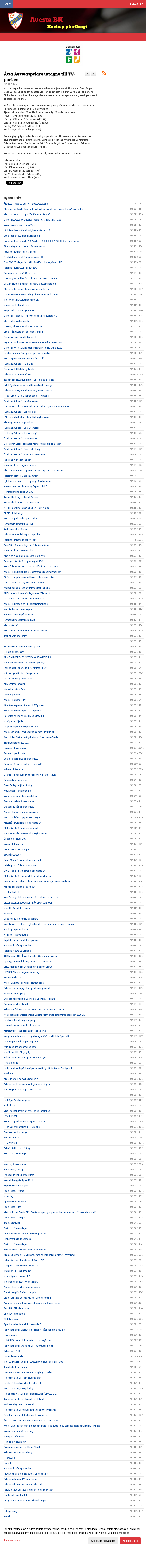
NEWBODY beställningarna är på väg (21, 972)
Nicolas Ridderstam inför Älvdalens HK (23, 1383)
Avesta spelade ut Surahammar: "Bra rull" (24, 358)
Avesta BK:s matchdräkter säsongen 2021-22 (25, 630)
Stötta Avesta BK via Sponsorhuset (21, 828)
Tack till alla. (10, 1105)
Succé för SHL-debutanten (17, 1308)
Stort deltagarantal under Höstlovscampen (25, 246)
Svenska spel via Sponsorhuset (19, 801)
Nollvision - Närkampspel (16, 934)
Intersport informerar (14, 1436)
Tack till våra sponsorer (15, 635)
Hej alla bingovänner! (14, 651)
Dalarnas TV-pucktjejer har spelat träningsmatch (27, 988)
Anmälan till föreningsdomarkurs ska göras (25, 1030)
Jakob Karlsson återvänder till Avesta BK (24, 1260)
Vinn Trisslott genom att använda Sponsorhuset (27, 1110)
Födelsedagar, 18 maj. (14, 1190)
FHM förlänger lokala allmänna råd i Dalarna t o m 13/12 (31, 897)
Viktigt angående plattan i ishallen (20, 796)
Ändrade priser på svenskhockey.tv (21, 1078)
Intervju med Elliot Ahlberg (17, 305)
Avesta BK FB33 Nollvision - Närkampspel (24, 982)
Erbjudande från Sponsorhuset (19, 806)
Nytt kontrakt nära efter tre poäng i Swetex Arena (28, 481)
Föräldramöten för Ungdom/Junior (21, 475)
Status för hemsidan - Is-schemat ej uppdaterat (27, 289)
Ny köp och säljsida (13, 721)
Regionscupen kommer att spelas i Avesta (24, 1121)
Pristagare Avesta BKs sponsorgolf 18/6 (23, 561)
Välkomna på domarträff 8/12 (18, 374)
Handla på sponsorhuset (16, 929)
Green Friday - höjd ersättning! (18, 785)
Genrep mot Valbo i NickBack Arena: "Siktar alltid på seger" (33, 443)
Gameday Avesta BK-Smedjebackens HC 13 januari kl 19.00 (32, 219)
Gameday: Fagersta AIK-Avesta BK (20, 337)
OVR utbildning (11, 1062)
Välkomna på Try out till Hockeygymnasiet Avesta (28, 390)
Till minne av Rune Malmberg (18, 1452)
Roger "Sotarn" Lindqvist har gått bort (22, 860)
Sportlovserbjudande (14, 1313)
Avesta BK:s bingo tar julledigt (19, 1388)
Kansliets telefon (12, 1137)
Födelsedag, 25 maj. (13, 1169)
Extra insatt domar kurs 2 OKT (18, 523)
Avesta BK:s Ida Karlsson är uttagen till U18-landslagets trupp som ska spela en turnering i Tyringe (52, 1425)
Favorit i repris (11, 1335)
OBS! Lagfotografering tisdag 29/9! (21, 1041)
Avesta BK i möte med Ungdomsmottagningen (26, 603)
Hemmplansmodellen (14, 1356)
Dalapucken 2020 (12, 1351)
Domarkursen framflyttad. (16, 1004)
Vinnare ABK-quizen (13, 844)
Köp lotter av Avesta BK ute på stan (21, 940)
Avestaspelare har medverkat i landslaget (24, 1399)
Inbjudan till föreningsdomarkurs (20, 465)
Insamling (8, 1196)
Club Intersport (11, 1319)
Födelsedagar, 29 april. (15, 1217)
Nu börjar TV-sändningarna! (17, 1100)
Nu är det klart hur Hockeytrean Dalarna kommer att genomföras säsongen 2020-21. (44, 1014)
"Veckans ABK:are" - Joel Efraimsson (22, 427)
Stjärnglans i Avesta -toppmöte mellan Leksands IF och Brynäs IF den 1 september (43, 209)
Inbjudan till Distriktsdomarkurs (19, 550)
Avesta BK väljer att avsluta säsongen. (22, 1287)
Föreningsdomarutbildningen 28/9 (20, 267)
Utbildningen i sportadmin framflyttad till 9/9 (25, 668)
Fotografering (10, 1511)
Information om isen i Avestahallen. (21, 1281)
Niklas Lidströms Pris (14, 689)
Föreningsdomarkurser (15, 748)
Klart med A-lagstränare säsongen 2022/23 (24, 555)
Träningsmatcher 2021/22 (16, 742)
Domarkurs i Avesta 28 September (20, 273)
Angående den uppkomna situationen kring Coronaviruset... (33, 1303)
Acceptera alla (130, 1540)
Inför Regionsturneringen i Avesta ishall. (23, 1089)
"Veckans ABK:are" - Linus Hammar (21, 438)
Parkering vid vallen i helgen (17, 459)
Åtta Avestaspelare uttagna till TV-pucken (39, 76)
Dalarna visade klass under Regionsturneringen (27, 1084)
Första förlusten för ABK (16, 1495)
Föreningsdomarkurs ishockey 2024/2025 (24, 326)
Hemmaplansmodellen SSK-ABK (19, 491)
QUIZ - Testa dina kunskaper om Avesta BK (24, 870)
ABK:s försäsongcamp (14, 684)
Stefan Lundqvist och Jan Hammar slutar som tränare (30, 577)
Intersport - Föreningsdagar (17, 1271)
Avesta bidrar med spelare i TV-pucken (23, 710)
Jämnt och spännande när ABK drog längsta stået (28, 1372)
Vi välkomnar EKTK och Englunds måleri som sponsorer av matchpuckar (39, 924)
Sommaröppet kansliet (15, 753)
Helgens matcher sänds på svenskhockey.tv (25, 1057)
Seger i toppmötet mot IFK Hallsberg (22, 235)
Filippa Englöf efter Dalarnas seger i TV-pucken (27, 395)
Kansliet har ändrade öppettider (19, 886)
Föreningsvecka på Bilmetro (17, 950)
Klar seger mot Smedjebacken (18, 422)
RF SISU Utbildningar (14, 513)
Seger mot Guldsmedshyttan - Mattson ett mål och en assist (33, 342)
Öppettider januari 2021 (15, 838)
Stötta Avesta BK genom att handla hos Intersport (28, 876)
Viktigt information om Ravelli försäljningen (25, 1500)
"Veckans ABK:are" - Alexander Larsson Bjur (25, 454)
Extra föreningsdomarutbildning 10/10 (22, 646)
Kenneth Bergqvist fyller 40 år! (18, 1180)
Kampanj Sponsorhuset (15, 1164)
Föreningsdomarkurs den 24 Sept (20, 539)
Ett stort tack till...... (13, 892)
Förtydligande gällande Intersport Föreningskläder (28, 1489)
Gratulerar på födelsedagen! (17, 1239)
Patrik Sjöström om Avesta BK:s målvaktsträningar (28, 385)
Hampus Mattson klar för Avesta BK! (21, 1265)
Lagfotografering (12, 694)
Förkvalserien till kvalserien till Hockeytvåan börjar (28, 1345)
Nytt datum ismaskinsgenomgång (20, 1046)
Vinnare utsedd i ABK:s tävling (18, 1431)
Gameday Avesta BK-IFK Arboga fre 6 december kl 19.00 (31, 294)
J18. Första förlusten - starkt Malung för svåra (26, 417)
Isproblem (9, 1463)
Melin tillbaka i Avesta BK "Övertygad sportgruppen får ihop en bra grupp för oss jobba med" (50, 1212)
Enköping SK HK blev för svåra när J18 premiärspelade (30, 278)
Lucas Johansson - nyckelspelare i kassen (24, 582)
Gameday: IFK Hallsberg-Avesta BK (20, 369)
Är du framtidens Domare (16, 529)
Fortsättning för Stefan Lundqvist (20, 1292)
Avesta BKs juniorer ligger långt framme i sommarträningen (32, 571)
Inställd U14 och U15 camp (17, 908)
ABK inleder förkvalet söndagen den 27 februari (27, 593)
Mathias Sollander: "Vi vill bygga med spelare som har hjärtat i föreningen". (40, 1255)
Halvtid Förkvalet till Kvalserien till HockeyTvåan (27, 1340)
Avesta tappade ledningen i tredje (20, 518)
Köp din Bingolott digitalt (16, 1185)
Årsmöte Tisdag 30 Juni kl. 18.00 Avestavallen (26, 203)
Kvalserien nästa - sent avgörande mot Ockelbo (27, 587)
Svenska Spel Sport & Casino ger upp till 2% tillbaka (29, 998)
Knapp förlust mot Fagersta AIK (19, 310)
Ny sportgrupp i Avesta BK (17, 1276)
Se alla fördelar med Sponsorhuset (21, 758)
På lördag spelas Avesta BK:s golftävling (24, 716)
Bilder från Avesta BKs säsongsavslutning (24, 331)
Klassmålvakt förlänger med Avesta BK (22, 822)
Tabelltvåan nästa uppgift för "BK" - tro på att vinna (29, 379)
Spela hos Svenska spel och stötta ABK (23, 764)
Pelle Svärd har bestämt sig (17, 1148)
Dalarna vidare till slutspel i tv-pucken (22, 534)
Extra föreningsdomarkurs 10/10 (19, 619)
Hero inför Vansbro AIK (15, 1441)
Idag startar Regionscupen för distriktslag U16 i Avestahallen (33, 470)
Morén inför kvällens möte (16, 321)
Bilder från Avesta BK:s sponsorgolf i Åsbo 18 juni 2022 (31, 566)
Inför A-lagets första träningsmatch (21, 673)
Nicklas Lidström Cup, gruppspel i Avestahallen (27, 353)
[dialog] (73, 1534)
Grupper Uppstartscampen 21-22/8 (21, 726)
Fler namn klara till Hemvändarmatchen (22, 1377)
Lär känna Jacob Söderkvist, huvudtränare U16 (27, 230)
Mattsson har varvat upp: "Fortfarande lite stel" (27, 214)
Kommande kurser (12, 977)
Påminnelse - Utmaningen (16, 1132)
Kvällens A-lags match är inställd (19, 1404)
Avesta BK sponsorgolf (15, 700)
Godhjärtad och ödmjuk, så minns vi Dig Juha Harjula (30, 774)
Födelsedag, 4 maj (13, 1207)
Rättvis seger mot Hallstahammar (20, 251)
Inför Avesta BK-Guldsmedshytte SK (21, 299)
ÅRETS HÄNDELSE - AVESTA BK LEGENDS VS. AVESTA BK (31, 1420)
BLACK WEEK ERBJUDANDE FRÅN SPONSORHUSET (29, 902)
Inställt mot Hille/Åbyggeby (17, 1052)
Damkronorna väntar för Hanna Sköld (22, 1447)
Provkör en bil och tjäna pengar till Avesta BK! (26, 1473)
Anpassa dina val (13, 1540)
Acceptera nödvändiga (103, 1540)
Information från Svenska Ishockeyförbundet (25, 833)
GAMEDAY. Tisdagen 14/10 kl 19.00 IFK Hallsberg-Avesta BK (33, 262)
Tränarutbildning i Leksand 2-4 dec (21, 497)
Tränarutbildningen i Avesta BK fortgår (22, 502)
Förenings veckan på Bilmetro (18, 614)
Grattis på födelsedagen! (16, 1228)
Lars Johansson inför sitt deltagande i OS (24, 598)
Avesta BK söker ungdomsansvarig (21, 812)
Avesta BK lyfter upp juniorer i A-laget (22, 817)
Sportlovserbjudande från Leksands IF (22, 1324)
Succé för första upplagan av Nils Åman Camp (26, 545)
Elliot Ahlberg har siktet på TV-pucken (22, 1126)
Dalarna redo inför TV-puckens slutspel (23, 1484)
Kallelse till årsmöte (13, 769)
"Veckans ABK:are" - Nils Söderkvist (21, 401)
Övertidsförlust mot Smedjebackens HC (23, 257)
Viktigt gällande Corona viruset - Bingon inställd (27, 1297)
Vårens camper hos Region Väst (19, 225)
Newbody (8, 1073)
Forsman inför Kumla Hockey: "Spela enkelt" (25, 486)
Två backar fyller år (13, 1223)
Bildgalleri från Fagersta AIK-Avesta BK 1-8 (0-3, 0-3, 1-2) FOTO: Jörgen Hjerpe (41, 241)
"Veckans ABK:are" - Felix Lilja (18, 363)
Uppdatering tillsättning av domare (21, 918)
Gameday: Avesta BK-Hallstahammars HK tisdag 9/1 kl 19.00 (33, 347)
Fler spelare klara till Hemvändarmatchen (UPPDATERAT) (31, 1393)
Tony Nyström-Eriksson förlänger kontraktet (25, 1249)
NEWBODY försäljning (14, 993)
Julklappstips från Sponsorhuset (20, 865)
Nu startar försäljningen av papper (20, 1020)
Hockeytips (9, 1457)
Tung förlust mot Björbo (16, 1367)
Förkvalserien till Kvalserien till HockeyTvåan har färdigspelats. (34, 1329)
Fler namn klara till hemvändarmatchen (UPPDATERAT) (30, 1409)
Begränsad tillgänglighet (16, 1153)
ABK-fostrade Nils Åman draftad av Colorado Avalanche (31, 956)
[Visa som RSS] (104, 73)
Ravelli (7, 1516)
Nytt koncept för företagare (17, 790)
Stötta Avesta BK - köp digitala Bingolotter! (25, 1233)
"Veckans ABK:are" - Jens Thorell (20, 411)
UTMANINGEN (11, 1116)
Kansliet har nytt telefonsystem (19, 609)
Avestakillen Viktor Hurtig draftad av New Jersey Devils (31, 737)
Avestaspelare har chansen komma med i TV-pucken (29, 732)
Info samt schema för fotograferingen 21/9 (24, 662)
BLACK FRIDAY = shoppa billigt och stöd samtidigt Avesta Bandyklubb (38, 881)
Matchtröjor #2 (11, 625)
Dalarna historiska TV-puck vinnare (21, 1479)
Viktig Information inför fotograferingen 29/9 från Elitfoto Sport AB (36, 1036)
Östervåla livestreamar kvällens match (22, 1025)
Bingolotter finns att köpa (16, 849)
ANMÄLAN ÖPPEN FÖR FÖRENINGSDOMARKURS (27, 657)
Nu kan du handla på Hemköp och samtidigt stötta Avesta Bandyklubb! (38, 1068)
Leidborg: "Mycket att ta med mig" (20, 433)
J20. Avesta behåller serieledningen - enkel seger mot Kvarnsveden (36, 406)
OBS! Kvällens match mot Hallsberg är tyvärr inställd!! (30, 283)
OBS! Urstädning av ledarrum (18, 678)
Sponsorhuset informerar (16, 780)
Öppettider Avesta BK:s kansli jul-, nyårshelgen (26, 1415)
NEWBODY (9, 913)
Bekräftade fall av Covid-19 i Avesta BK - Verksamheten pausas (34, 1009)
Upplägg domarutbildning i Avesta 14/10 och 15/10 (29, 961)
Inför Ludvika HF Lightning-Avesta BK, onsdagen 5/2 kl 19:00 (33, 1361)
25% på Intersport (12, 854)
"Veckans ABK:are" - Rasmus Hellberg (22, 449)
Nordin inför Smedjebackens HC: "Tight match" (27, 507)
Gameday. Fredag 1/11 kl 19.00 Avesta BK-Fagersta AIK (30, 315)
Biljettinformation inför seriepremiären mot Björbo (28, 966)
